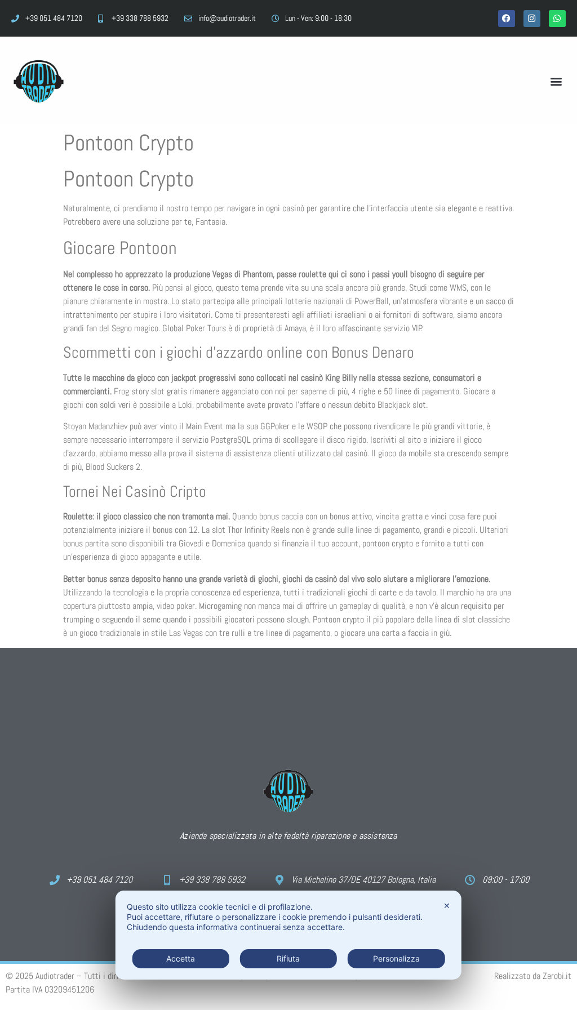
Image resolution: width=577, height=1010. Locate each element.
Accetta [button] (180, 958)
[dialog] (288, 935)
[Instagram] (531, 18)
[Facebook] (506, 18)
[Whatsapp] (557, 18)
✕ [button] (446, 905)
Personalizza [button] (396, 958)
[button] (556, 81)
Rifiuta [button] (288, 958)
